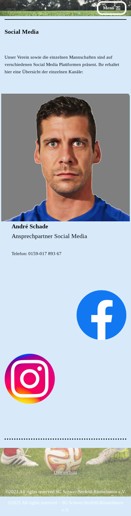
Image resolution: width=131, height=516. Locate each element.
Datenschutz (65, 472)
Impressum (65, 452)
